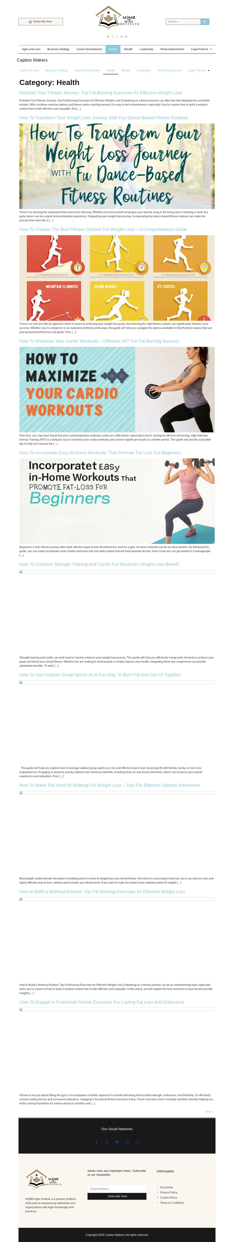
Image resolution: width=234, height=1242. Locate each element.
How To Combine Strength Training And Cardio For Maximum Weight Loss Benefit (99, 564)
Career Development (89, 49)
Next (210, 1111)
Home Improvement (172, 49)
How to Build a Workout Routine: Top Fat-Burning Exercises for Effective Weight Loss (102, 891)
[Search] (204, 22)
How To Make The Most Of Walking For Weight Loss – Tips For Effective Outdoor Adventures (109, 785)
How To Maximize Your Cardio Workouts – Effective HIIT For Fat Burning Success (99, 341)
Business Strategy (58, 49)
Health (113, 49)
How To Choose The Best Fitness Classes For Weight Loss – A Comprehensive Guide (103, 229)
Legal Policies (199, 49)
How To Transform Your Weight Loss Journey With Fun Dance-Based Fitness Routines (103, 117)
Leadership (146, 49)
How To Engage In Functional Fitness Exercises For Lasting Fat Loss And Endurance (101, 1002)
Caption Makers (32, 60)
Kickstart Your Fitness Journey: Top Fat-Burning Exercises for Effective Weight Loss (100, 92)
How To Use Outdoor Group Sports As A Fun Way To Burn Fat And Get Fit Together (100, 674)
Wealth (128, 49)
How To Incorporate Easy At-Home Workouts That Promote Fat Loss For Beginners (100, 452)
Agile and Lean (31, 49)
